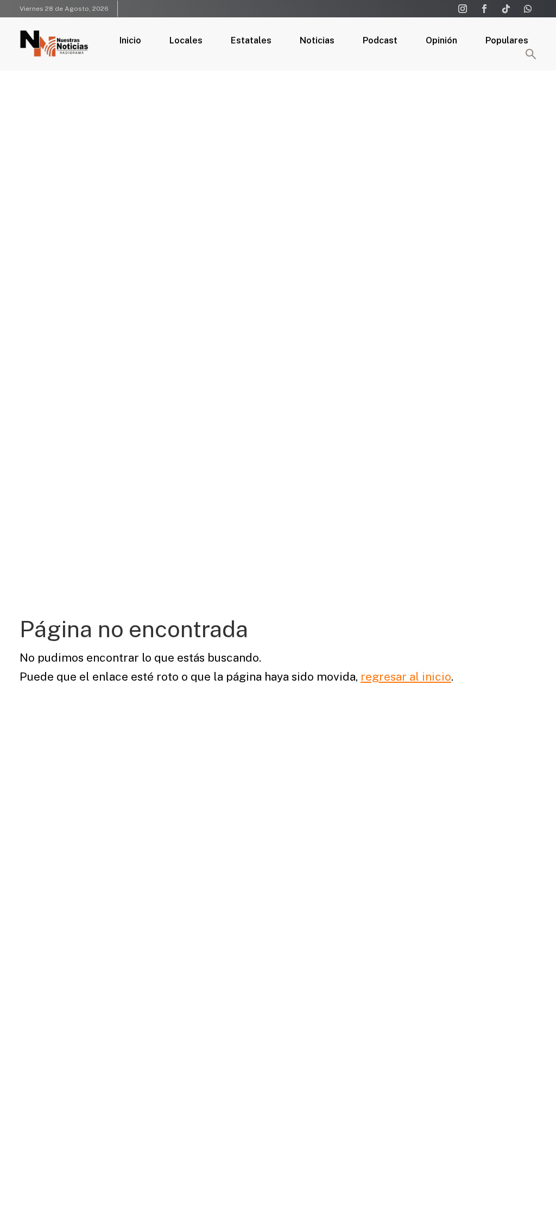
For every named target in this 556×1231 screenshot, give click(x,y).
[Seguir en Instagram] (462, 8)
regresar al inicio (406, 676)
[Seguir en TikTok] (506, 8)
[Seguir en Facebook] (484, 8)
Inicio (130, 41)
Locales (186, 41)
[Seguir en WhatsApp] (527, 8)
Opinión (441, 41)
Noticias (317, 41)
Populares (506, 41)
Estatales (251, 41)
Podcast (380, 41)
